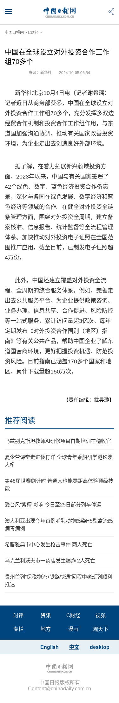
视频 (101, 615)
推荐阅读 (20, 420)
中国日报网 (14, 32)
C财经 (33, 32)
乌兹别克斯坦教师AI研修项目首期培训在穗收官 (58, 441)
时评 (18, 615)
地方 (46, 629)
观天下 (100, 629)
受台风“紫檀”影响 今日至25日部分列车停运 (53, 504)
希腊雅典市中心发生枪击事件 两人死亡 (48, 544)
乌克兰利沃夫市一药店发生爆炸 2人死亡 (50, 560)
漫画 (73, 629)
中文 (74, 647)
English (49, 647)
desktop (99, 647)
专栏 (18, 629)
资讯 (46, 615)
